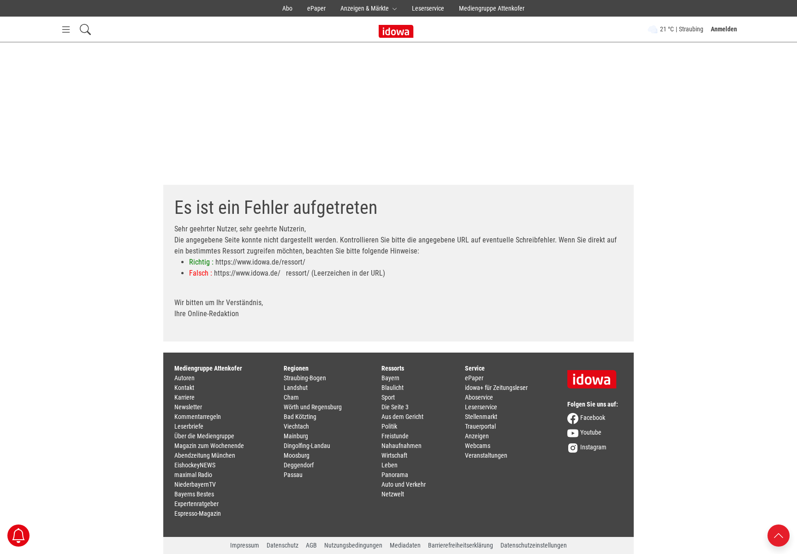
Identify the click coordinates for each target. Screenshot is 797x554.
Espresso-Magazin (197, 513)
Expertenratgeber (196, 503)
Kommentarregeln (197, 416)
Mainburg (296, 436)
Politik (389, 426)
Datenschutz (282, 545)
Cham (291, 397)
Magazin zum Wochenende (209, 445)
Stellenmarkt (481, 416)
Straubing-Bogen (305, 378)
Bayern (390, 378)
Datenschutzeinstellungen (533, 545)
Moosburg (296, 455)
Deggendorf (299, 465)
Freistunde (395, 436)
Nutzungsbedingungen (353, 545)
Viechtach (296, 426)
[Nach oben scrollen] (778, 534)
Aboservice (479, 397)
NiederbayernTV (195, 484)
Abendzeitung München (204, 455)
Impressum (244, 545)
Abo (287, 8)
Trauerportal (480, 426)
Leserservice (428, 8)
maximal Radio (193, 474)
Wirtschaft (394, 455)
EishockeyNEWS (194, 465)
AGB (311, 545)
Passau (293, 474)
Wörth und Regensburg (313, 407)
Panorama (394, 474)
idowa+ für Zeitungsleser (496, 387)
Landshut (296, 387)
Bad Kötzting (300, 416)
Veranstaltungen (486, 455)
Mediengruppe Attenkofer (491, 8)
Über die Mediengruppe (204, 436)
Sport (388, 397)
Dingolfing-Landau (307, 445)
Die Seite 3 (395, 407)
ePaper (316, 8)
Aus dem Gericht (402, 416)
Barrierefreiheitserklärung (460, 545)
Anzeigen (477, 436)
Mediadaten (405, 545)
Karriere (184, 397)
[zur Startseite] (595, 376)
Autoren (184, 378)
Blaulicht (392, 387)
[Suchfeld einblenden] (85, 29)
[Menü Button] (66, 29)
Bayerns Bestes (194, 494)
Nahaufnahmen (401, 445)
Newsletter (188, 407)
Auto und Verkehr (403, 484)
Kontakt (184, 387)
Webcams (477, 445)
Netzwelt (392, 494)
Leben (389, 465)
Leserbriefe (188, 426)
